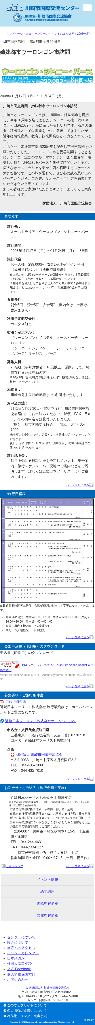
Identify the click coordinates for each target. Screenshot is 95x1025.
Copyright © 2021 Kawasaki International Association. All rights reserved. (42, 1022)
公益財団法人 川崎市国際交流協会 (48, 987)
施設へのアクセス (21, 948)
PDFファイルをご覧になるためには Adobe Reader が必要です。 (47, 667)
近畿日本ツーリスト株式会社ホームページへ (40, 721)
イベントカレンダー (23, 953)
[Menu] (87, 7)
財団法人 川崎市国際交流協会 (39, 754)
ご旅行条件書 (16, 701)
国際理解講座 (47, 903)
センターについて (21, 937)
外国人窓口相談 (19, 964)
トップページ (14, 33)
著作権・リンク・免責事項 (27, 1016)
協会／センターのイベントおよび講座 (50, 33)
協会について (17, 942)
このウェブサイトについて (27, 1005)
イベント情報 (47, 879)
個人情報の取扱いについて (27, 1010)
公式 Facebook (19, 969)
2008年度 (83, 33)
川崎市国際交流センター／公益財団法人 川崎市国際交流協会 (42, 13)
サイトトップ (14, 866)
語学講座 (47, 891)
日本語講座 (16, 958)
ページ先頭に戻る (77, 485)
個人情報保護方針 (21, 974)
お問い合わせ (17, 979)
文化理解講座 (47, 915)
